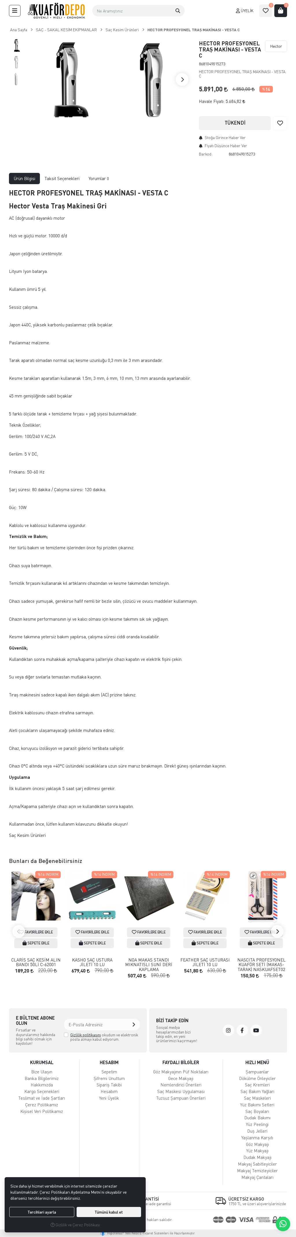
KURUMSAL (41, 1062)
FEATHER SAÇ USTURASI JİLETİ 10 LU (205, 962)
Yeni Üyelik (109, 1098)
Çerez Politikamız (41, 1104)
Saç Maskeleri (257, 1098)
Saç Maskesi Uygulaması (181, 1091)
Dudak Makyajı (257, 1157)
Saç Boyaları (257, 1111)
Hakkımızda (42, 1084)
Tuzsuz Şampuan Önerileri (181, 1098)
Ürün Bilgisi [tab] (24, 178)
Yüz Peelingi (257, 1124)
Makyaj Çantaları (257, 1177)
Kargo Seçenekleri (41, 1091)
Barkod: (205, 153)
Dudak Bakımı (257, 1117)
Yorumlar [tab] (99, 178)
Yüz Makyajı (257, 1150)
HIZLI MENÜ (257, 1062)
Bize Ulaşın (41, 1071)
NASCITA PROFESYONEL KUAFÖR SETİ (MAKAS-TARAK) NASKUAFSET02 (261, 964)
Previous (18, 931)
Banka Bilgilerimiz (42, 1078)
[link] (228, 1030)
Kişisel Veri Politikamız (41, 1111)
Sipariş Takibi (109, 1084)
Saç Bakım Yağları (257, 1091)
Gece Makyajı (180, 1078)
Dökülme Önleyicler (257, 1078)
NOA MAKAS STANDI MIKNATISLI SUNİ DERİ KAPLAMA (148, 964)
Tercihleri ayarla (41, 1212)
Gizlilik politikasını (85, 1034)
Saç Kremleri (257, 1084)
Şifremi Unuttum (109, 1078)
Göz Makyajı (257, 1144)
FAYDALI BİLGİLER (180, 1062)
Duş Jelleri (257, 1131)
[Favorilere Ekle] (280, 123)
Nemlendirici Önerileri (180, 1084)
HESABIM (109, 1062)
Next (182, 79)
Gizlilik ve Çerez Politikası (77, 1224)
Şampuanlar (257, 1071)
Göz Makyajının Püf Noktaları (180, 1071)
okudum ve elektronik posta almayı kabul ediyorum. (104, 1037)
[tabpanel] (148, 516)
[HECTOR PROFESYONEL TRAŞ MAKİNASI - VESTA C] (66, 79)
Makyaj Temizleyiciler (257, 1170)
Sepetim (109, 1071)
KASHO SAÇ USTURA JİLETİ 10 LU (92, 962)
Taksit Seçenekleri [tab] (62, 178)
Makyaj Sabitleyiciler (257, 1163)
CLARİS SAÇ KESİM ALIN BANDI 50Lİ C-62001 (36, 962)
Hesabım (109, 1091)
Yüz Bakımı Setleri (257, 1104)
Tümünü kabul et (109, 1212)
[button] (15, 10)
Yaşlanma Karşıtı (257, 1137)
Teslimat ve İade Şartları (41, 1098)
